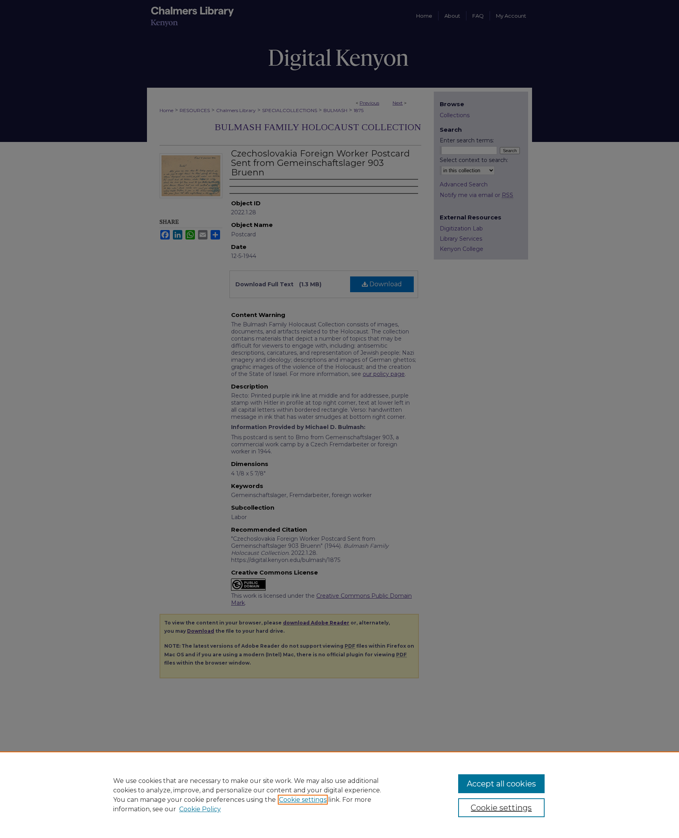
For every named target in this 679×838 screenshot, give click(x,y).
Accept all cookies (501, 783)
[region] (339, 794)
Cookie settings (303, 799)
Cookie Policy (200, 809)
